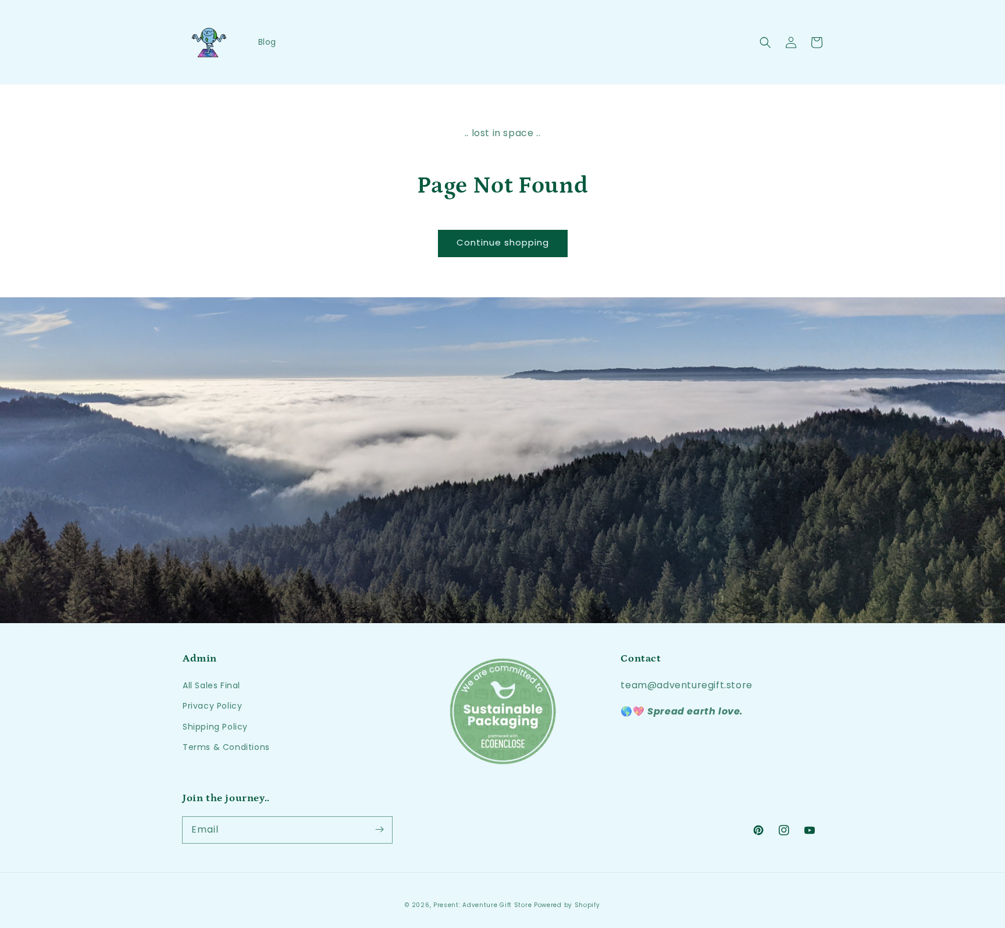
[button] (765, 42)
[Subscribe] (379, 829)
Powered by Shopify (567, 905)
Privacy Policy (212, 706)
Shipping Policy (215, 727)
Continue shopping (503, 242)
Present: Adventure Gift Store (482, 905)
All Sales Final (211, 685)
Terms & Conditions (226, 747)
